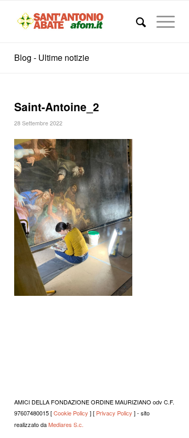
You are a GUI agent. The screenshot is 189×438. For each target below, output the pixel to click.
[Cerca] (135, 21)
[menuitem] (135, 21)
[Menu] (160, 21)
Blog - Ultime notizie (51, 57)
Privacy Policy (114, 413)
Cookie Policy (71, 413)
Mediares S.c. (65, 424)
